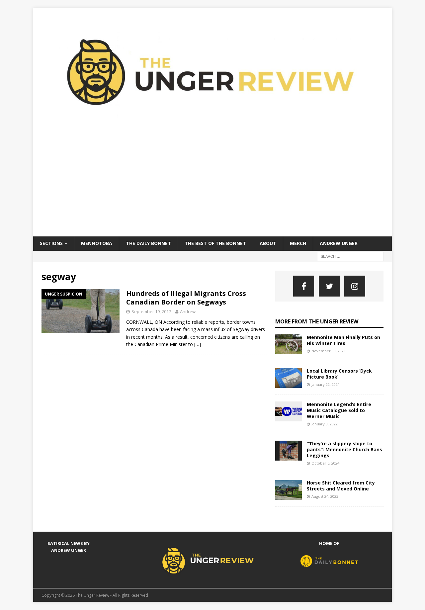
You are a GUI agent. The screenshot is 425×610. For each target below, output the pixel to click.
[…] (197, 344)
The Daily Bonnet (148, 243)
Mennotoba (96, 243)
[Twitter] (329, 286)
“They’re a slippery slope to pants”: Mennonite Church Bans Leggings (344, 449)
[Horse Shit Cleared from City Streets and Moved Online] (288, 490)
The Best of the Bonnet (215, 243)
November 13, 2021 (328, 350)
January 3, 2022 (324, 423)
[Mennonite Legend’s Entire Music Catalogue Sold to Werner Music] (288, 411)
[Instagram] (354, 286)
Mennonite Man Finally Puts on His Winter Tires (343, 340)
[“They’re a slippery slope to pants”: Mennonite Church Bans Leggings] (288, 451)
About (268, 243)
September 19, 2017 (151, 311)
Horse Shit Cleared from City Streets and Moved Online (341, 485)
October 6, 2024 (325, 463)
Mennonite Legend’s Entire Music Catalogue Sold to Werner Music (339, 410)
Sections (51, 243)
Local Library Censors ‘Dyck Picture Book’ (339, 374)
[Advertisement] (212, 186)
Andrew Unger (339, 243)
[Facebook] (303, 286)
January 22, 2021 (325, 384)
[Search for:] (350, 256)
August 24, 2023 (324, 496)
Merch (298, 243)
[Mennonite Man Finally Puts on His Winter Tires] (288, 344)
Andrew (188, 311)
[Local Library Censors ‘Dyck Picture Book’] (288, 378)
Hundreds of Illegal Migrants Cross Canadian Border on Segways (186, 297)
